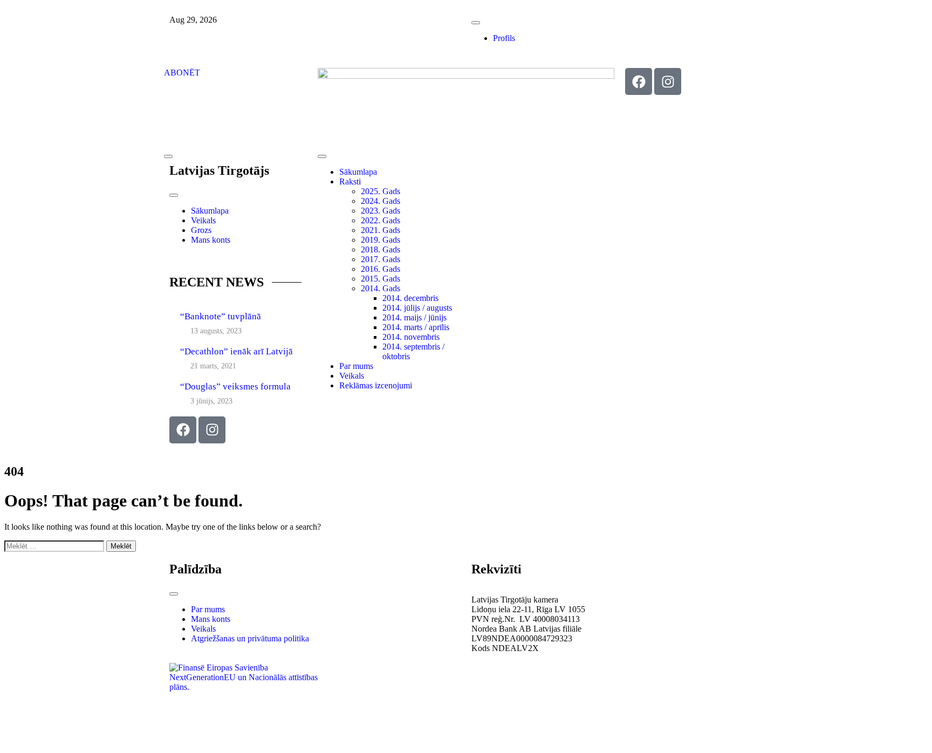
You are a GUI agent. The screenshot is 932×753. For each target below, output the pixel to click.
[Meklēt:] (55, 545)
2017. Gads (380, 259)
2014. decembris (410, 298)
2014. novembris (411, 336)
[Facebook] (638, 81)
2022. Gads (380, 220)
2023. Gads (380, 210)
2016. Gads (380, 268)
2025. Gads (380, 191)
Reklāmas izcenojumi (375, 385)
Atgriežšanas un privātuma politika (250, 638)
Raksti (350, 181)
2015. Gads (380, 278)
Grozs (201, 230)
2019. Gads (380, 239)
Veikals (203, 220)
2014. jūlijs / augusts (417, 307)
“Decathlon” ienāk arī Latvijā (236, 351)
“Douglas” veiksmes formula (235, 386)
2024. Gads (380, 201)
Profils (504, 38)
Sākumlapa (210, 210)
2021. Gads (380, 230)
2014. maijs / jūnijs (414, 317)
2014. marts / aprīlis (415, 327)
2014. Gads (380, 288)
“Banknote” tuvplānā (220, 316)
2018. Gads (380, 249)
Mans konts (210, 239)
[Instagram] (667, 81)
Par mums (356, 366)
